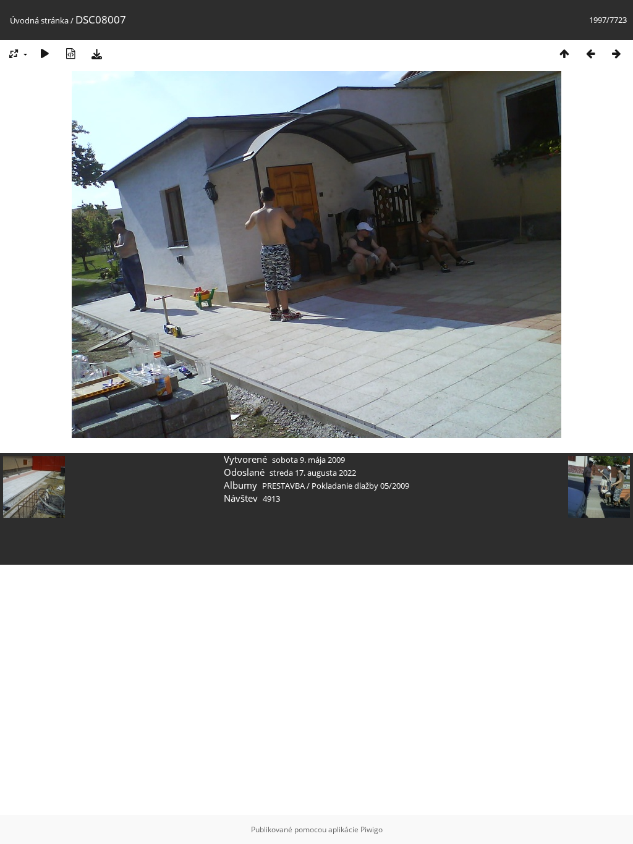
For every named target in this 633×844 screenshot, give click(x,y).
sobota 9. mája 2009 (308, 459)
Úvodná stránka (39, 20)
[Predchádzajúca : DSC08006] (590, 53)
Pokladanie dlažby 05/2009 (360, 485)
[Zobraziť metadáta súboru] (70, 53)
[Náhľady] (564, 53)
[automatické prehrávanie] (44, 53)
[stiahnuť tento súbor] (96, 53)
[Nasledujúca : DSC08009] (616, 53)
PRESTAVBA (284, 485)
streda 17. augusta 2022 (313, 472)
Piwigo (371, 829)
